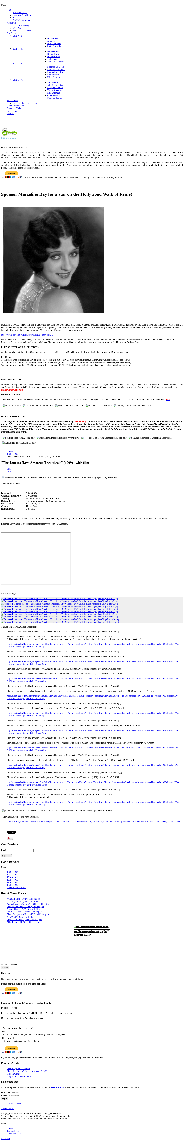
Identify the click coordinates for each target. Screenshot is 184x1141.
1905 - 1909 (12, 454)
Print (9, 469)
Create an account (15, 1103)
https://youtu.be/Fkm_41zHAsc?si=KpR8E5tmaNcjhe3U (27, 335)
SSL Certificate (8, 138)
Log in (4, 1099)
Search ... (5, 964)
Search (5, 968)
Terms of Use (57, 1087)
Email (9, 471)
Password (5, 1095)
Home (10, 451)
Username (5, 1092)
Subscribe (6, 856)
